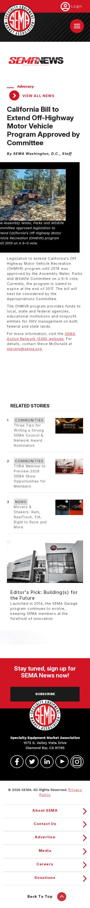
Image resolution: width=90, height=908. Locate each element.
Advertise (45, 837)
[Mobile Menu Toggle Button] (77, 26)
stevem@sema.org (24, 349)
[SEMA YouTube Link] (60, 761)
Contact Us (45, 824)
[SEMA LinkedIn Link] (45, 761)
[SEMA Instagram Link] (75, 761)
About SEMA (45, 810)
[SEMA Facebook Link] (15, 761)
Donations (45, 878)
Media (45, 851)
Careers (45, 864)
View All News (37, 96)
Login (76, 6)
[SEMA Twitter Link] (30, 761)
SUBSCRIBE (45, 694)
